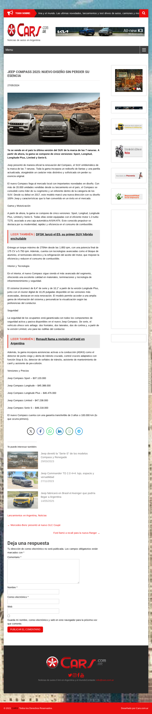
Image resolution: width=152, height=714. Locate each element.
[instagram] (75, 675)
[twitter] (70, 675)
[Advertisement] (129, 269)
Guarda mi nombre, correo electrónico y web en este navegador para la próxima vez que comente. (52, 622)
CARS (15, 708)
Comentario (14, 557)
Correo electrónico (18, 597)
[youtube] (82, 675)
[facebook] (78, 675)
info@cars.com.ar (105, 680)
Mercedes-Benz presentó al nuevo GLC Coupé (33, 525)
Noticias (42, 515)
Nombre (12, 587)
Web (9, 606)
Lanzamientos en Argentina (22, 515)
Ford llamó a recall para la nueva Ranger (76, 532)
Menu (9, 49)
